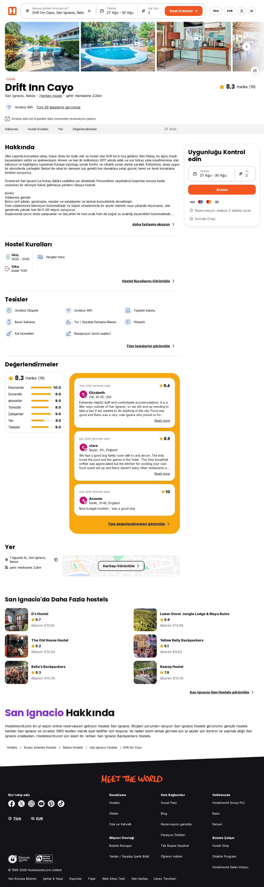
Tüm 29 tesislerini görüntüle (58, 107)
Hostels (114, 802)
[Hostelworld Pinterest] (51, 803)
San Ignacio (14, 96)
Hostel (11, 79)
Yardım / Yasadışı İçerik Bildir (129, 856)
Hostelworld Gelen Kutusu (230, 867)
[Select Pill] (242, 11)
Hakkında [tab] (11, 129)
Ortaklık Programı (224, 856)
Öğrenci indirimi (172, 856)
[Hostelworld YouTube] (41, 803)
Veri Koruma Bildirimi (22, 878)
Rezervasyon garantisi (176, 824)
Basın (216, 813)
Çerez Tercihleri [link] (165, 878)
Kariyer (217, 824)
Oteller (114, 813)
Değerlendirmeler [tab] (85, 129)
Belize (30, 96)
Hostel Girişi (220, 845)
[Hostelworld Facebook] (11, 803)
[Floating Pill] (246, 47)
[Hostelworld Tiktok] (61, 803)
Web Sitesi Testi (113, 878)
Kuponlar (76, 878)
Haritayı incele (50, 96)
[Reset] (89, 11)
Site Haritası (140, 878)
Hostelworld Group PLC (228, 802)
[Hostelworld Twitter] (21, 803)
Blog (164, 813)
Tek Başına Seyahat (175, 845)
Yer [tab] (60, 129)
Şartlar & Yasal (53, 878)
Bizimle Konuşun (120, 845)
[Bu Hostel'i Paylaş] (255, 70)
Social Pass (169, 802)
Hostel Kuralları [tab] (38, 129)
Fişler (92, 878)
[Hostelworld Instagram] (31, 803)
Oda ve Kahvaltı (120, 824)
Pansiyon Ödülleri (173, 835)
